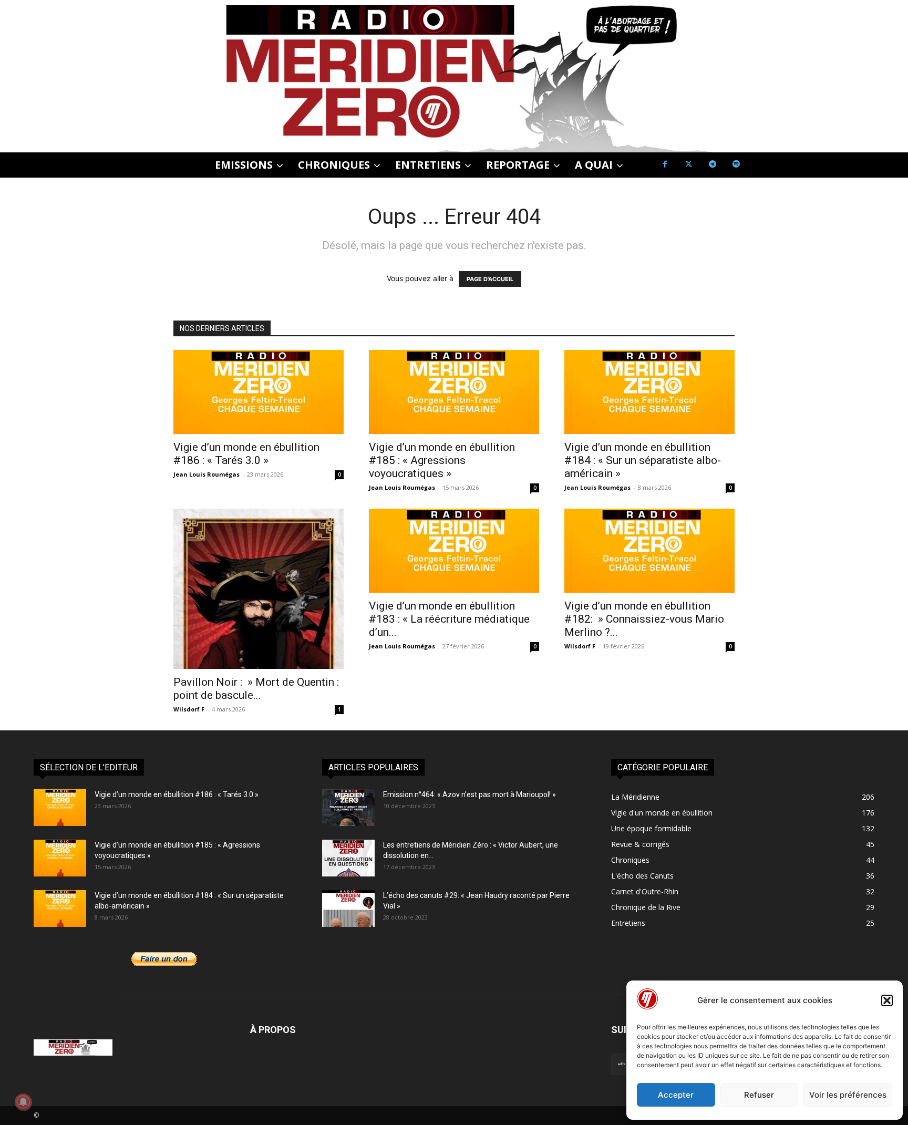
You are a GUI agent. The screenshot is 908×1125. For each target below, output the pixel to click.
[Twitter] (688, 164)
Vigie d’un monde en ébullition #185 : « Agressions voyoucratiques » (442, 460)
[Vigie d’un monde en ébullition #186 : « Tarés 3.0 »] (258, 392)
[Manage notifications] (23, 1101)
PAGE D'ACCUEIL (490, 279)
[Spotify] (736, 164)
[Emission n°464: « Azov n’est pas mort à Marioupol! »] (348, 807)
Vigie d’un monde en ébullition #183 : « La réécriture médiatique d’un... (449, 619)
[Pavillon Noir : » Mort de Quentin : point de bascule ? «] (258, 589)
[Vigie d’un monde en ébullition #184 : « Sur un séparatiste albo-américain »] (649, 392)
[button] (887, 1000)
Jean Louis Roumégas (206, 474)
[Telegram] (712, 164)
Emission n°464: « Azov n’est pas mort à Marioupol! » (469, 794)
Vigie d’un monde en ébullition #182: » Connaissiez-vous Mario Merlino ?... (644, 619)
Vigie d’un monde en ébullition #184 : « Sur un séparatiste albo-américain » (642, 460)
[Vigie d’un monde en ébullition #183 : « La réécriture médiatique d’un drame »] (454, 551)
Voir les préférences (847, 1095)
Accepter (676, 1095)
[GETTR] (621, 1064)
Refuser (759, 1095)
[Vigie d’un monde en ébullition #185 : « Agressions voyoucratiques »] (454, 392)
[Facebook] (665, 164)
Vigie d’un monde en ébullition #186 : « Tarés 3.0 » (246, 454)
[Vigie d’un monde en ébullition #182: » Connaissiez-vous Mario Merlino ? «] (649, 551)
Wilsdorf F (188, 709)
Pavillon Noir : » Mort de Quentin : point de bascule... (256, 688)
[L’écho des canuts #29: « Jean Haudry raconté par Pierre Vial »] (348, 908)
